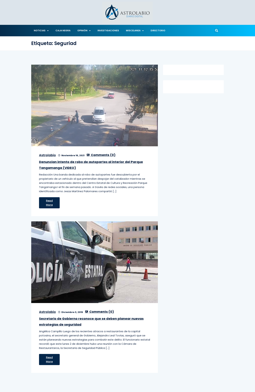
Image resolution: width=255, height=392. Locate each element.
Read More (49, 202)
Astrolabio (47, 155)
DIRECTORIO (158, 30)
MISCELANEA (133, 30)
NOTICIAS (39, 30)
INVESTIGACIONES (108, 30)
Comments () (103, 155)
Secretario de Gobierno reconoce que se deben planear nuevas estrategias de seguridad (91, 321)
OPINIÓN (82, 30)
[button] (216, 30)
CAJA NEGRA (63, 30)
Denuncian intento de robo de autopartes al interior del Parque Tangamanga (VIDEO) (91, 165)
